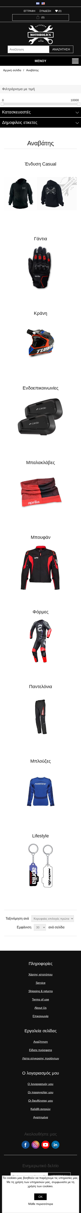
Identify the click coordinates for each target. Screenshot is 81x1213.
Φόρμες (41, 611)
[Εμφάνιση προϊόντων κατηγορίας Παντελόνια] (40, 716)
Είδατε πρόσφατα (40, 1050)
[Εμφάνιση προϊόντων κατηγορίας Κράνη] (40, 343)
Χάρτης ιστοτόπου (40, 974)
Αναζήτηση (61, 49)
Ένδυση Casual (40, 164)
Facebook (25, 1145)
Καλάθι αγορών (40, 1109)
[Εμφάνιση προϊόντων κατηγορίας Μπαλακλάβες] (40, 492)
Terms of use (40, 999)
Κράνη (40, 313)
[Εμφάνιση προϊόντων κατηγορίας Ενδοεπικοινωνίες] (40, 417)
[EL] (37, 3)
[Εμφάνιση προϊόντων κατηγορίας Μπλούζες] (40, 790)
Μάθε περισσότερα (40, 1204)
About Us (40, 1007)
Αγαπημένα (40, 1117)
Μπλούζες (40, 761)
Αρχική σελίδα (12, 70)
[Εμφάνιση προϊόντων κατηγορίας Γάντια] (40, 268)
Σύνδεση (45, 11)
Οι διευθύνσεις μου (40, 1100)
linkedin (55, 1145)
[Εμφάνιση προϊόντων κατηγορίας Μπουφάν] (40, 567)
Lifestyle (40, 835)
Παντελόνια (40, 686)
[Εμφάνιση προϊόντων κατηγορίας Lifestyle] (40, 865)
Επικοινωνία (40, 1016)
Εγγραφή (29, 11)
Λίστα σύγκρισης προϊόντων (40, 1058)
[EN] (43, 3)
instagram (35, 1145)
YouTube (45, 1145)
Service (40, 982)
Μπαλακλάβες (40, 462)
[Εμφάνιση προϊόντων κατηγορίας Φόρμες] (40, 641)
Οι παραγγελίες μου (40, 1092)
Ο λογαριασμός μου (40, 1084)
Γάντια (40, 238)
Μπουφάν (40, 537)
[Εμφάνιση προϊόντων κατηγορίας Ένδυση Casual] (40, 193)
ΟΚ (40, 1196)
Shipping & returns (40, 991)
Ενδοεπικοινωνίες (41, 388)
